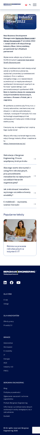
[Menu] (34, 4)
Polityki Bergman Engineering (15, 403)
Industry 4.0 (8, 367)
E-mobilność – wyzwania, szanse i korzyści (15, 203)
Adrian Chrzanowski (12, 41)
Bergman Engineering (12, 4)
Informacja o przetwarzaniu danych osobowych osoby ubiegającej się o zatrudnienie (18, 409)
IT (4, 355)
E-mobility (8, 351)
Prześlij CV (8, 325)
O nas (6, 300)
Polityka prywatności (12, 392)
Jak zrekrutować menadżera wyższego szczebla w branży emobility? (17, 192)
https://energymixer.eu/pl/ (15, 143)
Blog (5, 388)
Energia (7, 359)
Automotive (8, 343)
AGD (5, 363)
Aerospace (8, 347)
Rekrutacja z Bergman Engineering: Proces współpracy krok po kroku (15, 158)
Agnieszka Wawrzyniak (25, 38)
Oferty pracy (9, 321)
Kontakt (7, 416)
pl (30, 5)
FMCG (6, 371)
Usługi (6, 304)
